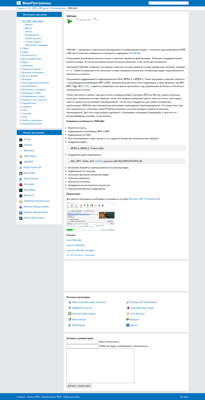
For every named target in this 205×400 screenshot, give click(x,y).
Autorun (29, 24)
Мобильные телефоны (34, 89)
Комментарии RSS (51, 396)
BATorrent (29, 150)
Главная (20, 8)
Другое (28, 27)
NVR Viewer (30, 156)
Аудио (25, 51)
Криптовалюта (29, 85)
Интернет (27, 79)
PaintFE (28, 144)
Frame (27, 139)
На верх (184, 396)
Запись (28, 31)
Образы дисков (33, 38)
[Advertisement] (126, 37)
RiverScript (29, 189)
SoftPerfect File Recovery (37, 200)
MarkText (28, 195)
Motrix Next (30, 172)
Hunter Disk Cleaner (34, 217)
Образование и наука (33, 96)
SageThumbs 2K (32, 167)
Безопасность (29, 55)
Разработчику (29, 103)
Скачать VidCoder (75, 245)
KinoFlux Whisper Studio (36, 206)
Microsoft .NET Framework (142, 198)
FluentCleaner (31, 178)
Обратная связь (71, 396)
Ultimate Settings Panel (36, 212)
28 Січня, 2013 (85, 19)
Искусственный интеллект (35, 82)
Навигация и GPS (31, 92)
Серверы (27, 106)
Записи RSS (33, 396)
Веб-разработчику (31, 58)
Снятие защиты (33, 41)
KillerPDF (28, 161)
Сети (24, 109)
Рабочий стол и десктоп (34, 99)
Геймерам (27, 65)
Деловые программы (33, 72)
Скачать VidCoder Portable (80, 250)
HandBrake (135, 53)
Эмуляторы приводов (36, 44)
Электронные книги (32, 123)
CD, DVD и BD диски (38, 8)
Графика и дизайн (31, 68)
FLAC (86, 86)
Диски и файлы (30, 75)
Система (26, 113)
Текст (25, 116)
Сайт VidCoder (74, 240)
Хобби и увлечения (32, 120)
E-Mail (25, 48)
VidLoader (29, 184)
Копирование (58, 8)
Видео (25, 62)
